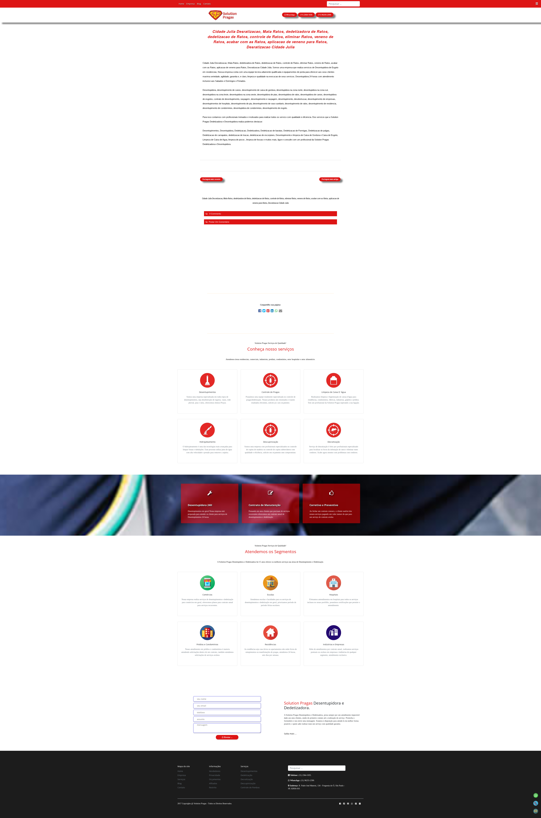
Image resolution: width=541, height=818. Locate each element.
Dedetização (246, 775)
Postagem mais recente (211, 179)
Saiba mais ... (290, 733)
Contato (207, 3)
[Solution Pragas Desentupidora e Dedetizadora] (222, 15)
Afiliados (213, 783)
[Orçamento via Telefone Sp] (535, 803)
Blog (199, 3)
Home (181, 3)
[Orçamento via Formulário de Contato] (535, 811)
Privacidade (214, 775)
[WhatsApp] (277, 311)
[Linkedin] (273, 311)
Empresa (190, 3)
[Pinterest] (269, 311)
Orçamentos (215, 779)
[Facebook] (260, 311)
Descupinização (248, 783)
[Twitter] (264, 311)
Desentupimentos (249, 771)
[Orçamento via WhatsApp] (535, 795)
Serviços (181, 779)
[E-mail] (281, 311)
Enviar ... (228, 737)
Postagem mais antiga (330, 179)
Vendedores (214, 771)
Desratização (247, 779)
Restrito (212, 787)
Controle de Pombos (250, 787)
